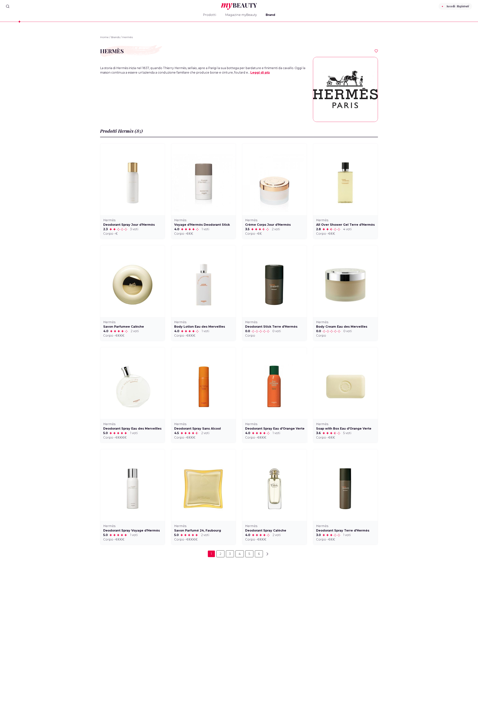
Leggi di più (260, 72)
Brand (270, 15)
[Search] (7, 6)
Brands (115, 37)
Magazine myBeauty (241, 15)
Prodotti (209, 15)
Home (104, 37)
